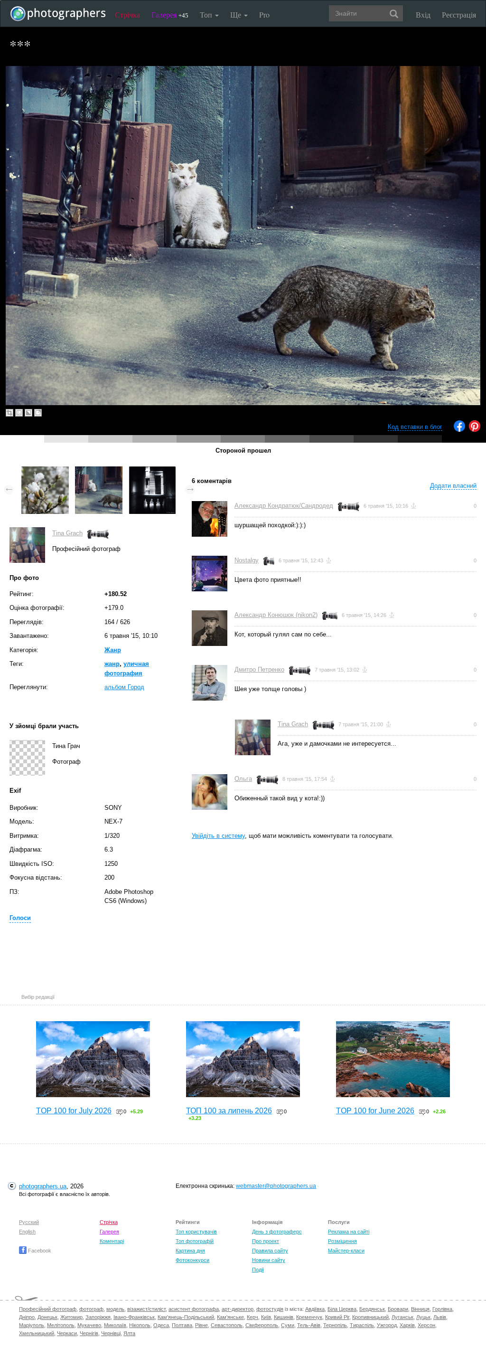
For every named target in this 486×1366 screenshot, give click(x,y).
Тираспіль (362, 1325)
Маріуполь (31, 1325)
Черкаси (67, 1333)
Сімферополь (261, 1325)
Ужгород (387, 1325)
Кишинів (283, 1317)
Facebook (39, 1250)
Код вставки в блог (415, 426)
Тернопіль (335, 1325)
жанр (112, 663)
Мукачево (89, 1325)
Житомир (71, 1317)
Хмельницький (36, 1333)
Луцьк (423, 1317)
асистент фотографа (193, 1309)
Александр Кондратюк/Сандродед (283, 505)
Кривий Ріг (337, 1317)
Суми (287, 1325)
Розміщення (342, 1241)
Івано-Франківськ (134, 1317)
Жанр (112, 650)
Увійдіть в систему (218, 835)
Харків (407, 1325)
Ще (236, 14)
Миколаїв (115, 1325)
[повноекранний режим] (38, 413)
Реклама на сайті (348, 1231)
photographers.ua (42, 1186)
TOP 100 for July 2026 (74, 1111)
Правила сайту (270, 1250)
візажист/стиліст (146, 1309)
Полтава (182, 1325)
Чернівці (111, 1333)
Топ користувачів (196, 1231)
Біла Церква (341, 1309)
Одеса (161, 1325)
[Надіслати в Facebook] (459, 429)
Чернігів (89, 1333)
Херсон (426, 1325)
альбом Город (124, 687)
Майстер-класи (346, 1250)
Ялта (129, 1333)
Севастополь (227, 1325)
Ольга (243, 778)
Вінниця (420, 1309)
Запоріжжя (98, 1317)
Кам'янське (230, 1317)
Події (258, 1269)
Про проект (265, 1241)
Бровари (398, 1309)
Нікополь (139, 1325)
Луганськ (402, 1317)
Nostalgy (246, 560)
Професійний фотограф (47, 1309)
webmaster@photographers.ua (276, 1186)
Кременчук (309, 1317)
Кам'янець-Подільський (186, 1317)
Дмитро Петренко (259, 669)
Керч (252, 1317)
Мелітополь (61, 1325)
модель (115, 1309)
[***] (45, 470)
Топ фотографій (195, 1241)
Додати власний (453, 485)
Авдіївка (315, 1309)
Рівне (201, 1325)
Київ (266, 1317)
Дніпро (27, 1317)
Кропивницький (370, 1317)
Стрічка (127, 14)
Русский (29, 1222)
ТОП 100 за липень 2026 (229, 1111)
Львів (439, 1317)
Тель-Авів (308, 1325)
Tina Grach (67, 533)
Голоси (20, 917)
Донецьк (47, 1317)
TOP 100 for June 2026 (375, 1111)
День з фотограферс (277, 1231)
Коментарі (112, 1241)
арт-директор (237, 1309)
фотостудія (269, 1309)
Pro (264, 14)
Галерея (169, 14)
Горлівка (442, 1309)
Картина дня (190, 1250)
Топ (207, 14)
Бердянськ (372, 1309)
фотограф (91, 1309)
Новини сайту (268, 1260)
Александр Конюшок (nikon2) (276, 614)
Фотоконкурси (192, 1260)
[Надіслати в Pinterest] (474, 429)
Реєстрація (459, 14)
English (27, 1231)
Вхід (423, 14)
